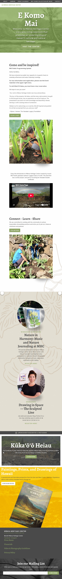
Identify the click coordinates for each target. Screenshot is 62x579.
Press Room (9, 540)
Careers (12, 1)
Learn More (31, 456)
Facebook (7, 538)
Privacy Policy (9, 552)
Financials (8, 544)
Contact (58, 1)
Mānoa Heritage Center (15, 532)
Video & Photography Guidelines (17, 548)
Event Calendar (23, 1)
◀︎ (4, 452)
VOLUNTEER (15, 230)
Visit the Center (31, 47)
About (5, 1)
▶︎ (59, 452)
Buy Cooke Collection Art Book (41, 1)
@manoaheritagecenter (32, 432)
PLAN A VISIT (15, 115)
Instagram (14, 538)
